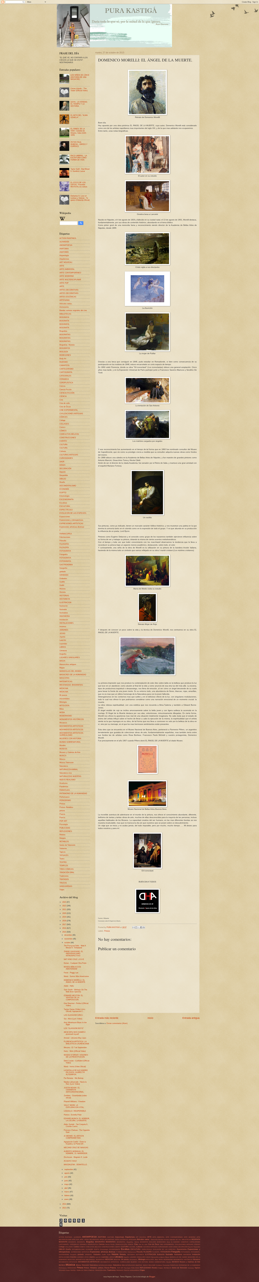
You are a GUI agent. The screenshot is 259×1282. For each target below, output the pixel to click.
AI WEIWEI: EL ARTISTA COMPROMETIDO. (74, 1137)
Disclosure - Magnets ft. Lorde (75, 1157)
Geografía (63, 568)
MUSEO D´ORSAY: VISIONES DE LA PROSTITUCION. (76, 1056)
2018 (64, 921)
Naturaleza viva (65, 773)
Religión (62, 838)
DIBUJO (62, 479)
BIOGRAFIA (64, 317)
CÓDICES (63, 417)
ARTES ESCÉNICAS (67, 297)
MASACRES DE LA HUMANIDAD (72, 675)
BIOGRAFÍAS (64, 335)
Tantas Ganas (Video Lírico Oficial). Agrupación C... (74, 1010)
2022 (64, 906)
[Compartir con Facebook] (141, 927)
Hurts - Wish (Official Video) (75, 1051)
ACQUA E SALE (70, 1161)
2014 (64, 1204)
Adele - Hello (69, 986)
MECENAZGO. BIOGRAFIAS (71, 685)
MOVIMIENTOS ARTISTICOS (71, 726)
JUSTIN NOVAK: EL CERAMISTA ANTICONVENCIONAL (74, 1090)
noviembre (68, 939)
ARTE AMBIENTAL (67, 269)
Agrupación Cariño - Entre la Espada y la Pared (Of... (75, 1143)
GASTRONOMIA (66, 565)
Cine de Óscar (65, 407)
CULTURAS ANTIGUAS (68, 455)
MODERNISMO (65, 716)
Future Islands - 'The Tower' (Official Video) (79, 90)
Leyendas (63, 644)
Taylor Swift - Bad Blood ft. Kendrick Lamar (80, 170)
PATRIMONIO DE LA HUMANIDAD (73, 793)
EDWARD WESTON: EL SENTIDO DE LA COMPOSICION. (73, 997)
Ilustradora (63, 613)
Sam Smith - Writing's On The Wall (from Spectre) (75, 991)
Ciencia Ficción (65, 390)
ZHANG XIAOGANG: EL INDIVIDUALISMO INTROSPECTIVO (73, 953)
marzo (67, 1192)
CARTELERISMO (66, 369)
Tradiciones (64, 876)
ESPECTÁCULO (66, 510)
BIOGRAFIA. (64, 324)
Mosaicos (63, 723)
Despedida (63, 475)
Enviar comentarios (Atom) (117, 1023)
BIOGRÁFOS (64, 348)
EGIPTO (62, 493)
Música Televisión (66, 763)
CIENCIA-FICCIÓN (66, 393)
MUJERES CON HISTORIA (70, 738)
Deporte (62, 472)
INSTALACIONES (66, 623)
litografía (62, 654)
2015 (64, 932)
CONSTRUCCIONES (67, 438)
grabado (62, 572)
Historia (62, 589)
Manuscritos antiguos (67, 664)
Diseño (62, 482)
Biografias (63, 331)
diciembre (68, 935)
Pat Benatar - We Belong (73, 1078)
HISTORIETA (64, 599)
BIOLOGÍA (63, 352)
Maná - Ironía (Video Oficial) (75, 1067)
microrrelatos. (64, 699)
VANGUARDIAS (65, 886)
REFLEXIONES (65, 831)
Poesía (62, 814)
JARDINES (63, 630)
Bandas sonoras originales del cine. (73, 310)
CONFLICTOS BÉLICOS (69, 434)
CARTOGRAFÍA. (66, 372)
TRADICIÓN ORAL (66, 872)
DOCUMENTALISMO (67, 486)
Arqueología (64, 255)
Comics (62, 427)
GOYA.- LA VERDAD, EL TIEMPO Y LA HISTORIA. (79, 104)
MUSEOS (63, 749)
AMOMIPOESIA (65, 245)
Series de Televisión (67, 845)
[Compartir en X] (138, 927)
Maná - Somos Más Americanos (76, 976)
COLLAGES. (64, 424)
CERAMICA (64, 379)
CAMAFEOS (64, 365)
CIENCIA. (63, 396)
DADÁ (61, 462)
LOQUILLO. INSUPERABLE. (75, 1111)
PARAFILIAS (64, 790)
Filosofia (62, 541)
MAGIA (62, 661)
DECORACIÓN (65, 469)
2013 (64, 1208)
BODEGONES (65, 355)
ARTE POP (64, 283)
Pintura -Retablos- (66, 807)
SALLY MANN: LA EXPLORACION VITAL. (74, 1106)
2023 (64, 902)
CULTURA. (63, 448)
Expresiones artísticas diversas (71, 527)
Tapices (62, 852)
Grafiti (61, 585)
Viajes (61, 890)
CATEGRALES (65, 376)
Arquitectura (64, 259)
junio (66, 1181)
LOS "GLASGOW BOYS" (74, 1028)
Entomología (64, 496)
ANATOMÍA (64, 252)
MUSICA (62, 756)
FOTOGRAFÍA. (65, 561)
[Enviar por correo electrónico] (133, 927)
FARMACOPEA (65, 534)
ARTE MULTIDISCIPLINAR (70, 280)
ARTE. (62, 286)
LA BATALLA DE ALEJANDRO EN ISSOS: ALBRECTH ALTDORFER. (76, 1072)
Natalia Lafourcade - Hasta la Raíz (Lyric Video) (75, 1083)
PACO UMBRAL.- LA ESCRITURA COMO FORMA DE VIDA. (79, 158)
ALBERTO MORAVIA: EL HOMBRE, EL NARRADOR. (76, 1152)
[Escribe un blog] (136, 927)
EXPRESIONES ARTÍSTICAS (71, 523)
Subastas (63, 848)
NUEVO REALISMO (67, 780)
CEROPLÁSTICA (66, 383)
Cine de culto (64, 403)
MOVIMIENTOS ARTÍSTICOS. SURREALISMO (71, 734)
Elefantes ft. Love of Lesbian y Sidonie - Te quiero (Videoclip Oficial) (80, 198)
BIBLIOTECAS (65, 314)
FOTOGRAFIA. (65, 558)
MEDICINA (63, 688)
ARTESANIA (64, 300)
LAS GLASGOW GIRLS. (73, 1015)
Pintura (107, 931)
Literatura (63, 651)
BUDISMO (63, 362)
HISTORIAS (64, 596)
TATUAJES (63, 855)
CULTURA (63, 444)
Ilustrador (63, 609)
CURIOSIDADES (66, 458)
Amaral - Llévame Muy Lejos (75, 1038)
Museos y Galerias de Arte (69, 752)
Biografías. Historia (66, 345)
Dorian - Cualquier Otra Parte (75, 963)
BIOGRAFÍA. (64, 328)
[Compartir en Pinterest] (143, 927)
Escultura (63, 503)
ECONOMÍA (64, 489)
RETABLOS (64, 842)
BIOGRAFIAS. (65, 338)
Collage (62, 420)
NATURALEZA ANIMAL (68, 769)
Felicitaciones (64, 537)
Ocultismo (63, 783)
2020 (64, 913)
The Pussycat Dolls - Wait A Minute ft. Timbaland (75, 947)
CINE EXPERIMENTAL (68, 410)
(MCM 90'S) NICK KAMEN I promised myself (75, 1033)
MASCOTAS (64, 678)
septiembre (69, 1169)
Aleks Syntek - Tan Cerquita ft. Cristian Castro (76, 1125)
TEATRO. (63, 862)
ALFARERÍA (64, 242)
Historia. (62, 592)
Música (62, 759)
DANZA (62, 465)
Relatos (62, 835)
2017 (64, 924)
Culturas (62, 451)
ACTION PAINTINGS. (68, 238)
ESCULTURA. (64, 506)
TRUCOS (63, 883)
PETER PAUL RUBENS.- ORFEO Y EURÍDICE (79, 144)
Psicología (63, 824)
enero (66, 1199)
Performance (64, 797)
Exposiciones (64, 517)
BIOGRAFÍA (64, 321)
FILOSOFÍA (64, 544)
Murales (62, 745)
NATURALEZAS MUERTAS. (70, 776)
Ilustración (63, 606)
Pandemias (63, 787)
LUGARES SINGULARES (69, 657)
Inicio (150, 1018)
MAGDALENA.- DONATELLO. (75, 1165)
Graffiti (62, 582)
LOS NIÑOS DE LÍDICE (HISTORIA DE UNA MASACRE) (80, 77)
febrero (67, 1195)
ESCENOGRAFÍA (66, 499)
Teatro (61, 859)
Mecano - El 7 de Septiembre (75, 1047)
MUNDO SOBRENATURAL (70, 742)
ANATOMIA (64, 249)
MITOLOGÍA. (64, 706)
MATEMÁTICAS (65, 682)
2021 (64, 909)
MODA (62, 712)
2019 (64, 917)
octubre (67, 943)
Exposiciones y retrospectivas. (71, 520)
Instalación (63, 620)
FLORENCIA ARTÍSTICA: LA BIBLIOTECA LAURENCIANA (76, 1043)
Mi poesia (63, 695)
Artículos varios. (65, 304)
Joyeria (62, 637)
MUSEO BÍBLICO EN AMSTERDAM (72, 968)
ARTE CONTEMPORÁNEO (70, 273)
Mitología (63, 702)
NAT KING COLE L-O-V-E (74, 959)
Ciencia (62, 386)
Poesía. (62, 817)
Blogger (152, 1277)
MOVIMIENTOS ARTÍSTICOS (71, 730)
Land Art (62, 640)
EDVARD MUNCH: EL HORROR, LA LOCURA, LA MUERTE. (77, 1120)
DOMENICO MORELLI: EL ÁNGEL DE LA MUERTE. (75, 981)
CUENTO (63, 441)
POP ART (63, 821)
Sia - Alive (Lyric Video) (73, 1019)
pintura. (62, 811)
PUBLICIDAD (64, 828)
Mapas (62, 668)
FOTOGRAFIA (65, 551)
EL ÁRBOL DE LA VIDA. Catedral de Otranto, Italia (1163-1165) (78, 132)
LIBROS (62, 647)
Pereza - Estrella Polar (72, 1115)
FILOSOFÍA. (64, 548)
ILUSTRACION (65, 602)
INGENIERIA (64, 616)
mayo (66, 1184)
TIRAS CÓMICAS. (66, 869)
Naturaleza (63, 766)
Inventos (62, 627)
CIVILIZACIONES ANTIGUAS (71, 414)
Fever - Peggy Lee (71, 973)
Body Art (62, 359)
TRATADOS (64, 879)
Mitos (61, 709)
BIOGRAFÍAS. (65, 341)
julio (66, 1177)
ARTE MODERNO (66, 276)
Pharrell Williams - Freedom (74, 1101)
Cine (61, 400)
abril (66, 1188)
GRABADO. (64, 575)
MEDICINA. (64, 692)
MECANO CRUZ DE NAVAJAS (76, 1148)
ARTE (61, 266)
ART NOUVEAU (65, 262)
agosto (67, 1173)
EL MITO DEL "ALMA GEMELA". (79, 116)
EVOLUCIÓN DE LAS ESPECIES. (73, 513)
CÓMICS (63, 431)
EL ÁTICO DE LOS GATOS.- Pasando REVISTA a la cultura (79, 185)
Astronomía (64, 307)
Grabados (63, 578)
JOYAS (62, 633)
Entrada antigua (191, 1018)
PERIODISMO (65, 800)
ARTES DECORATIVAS (68, 290)
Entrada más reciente (106, 1018)
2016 (64, 928)
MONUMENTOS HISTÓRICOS (71, 719)
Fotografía (63, 554)
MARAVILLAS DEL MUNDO (70, 671)
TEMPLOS (63, 866)
